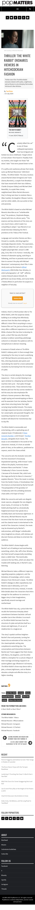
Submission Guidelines (8, 849)
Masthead (4, 840)
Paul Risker (9, 91)
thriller (4, 700)
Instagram (4, 884)
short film (25, 697)
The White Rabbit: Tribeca (10, 717)
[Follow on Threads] (23, 17)
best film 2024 (11, 693)
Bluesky (4, 875)
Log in (25, 303)
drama (28, 693)
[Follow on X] (7, 17)
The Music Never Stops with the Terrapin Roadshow (14, 768)
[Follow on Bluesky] (11, 17)
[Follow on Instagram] (19, 17)
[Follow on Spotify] (27, 17)
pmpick (17, 697)
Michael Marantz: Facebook (10, 730)
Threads (4, 889)
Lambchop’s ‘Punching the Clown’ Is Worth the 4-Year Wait (17, 775)
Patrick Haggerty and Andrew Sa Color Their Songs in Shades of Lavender (17, 761)
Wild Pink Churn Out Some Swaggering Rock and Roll (16, 782)
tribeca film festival (15, 700)
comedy (21, 693)
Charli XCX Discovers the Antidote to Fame (14, 796)
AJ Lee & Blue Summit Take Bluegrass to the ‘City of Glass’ (16, 743)
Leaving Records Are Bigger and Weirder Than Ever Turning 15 (18, 738)
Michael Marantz (7, 697)
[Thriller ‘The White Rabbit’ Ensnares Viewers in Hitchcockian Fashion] (17, 39)
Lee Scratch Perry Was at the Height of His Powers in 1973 (17, 790)
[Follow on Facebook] (15, 17)
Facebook (4, 866)
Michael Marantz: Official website (12, 721)
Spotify (3, 880)
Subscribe (17, 298)
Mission (3, 845)
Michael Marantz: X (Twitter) (10, 727)
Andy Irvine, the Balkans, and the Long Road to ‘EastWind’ (16, 802)
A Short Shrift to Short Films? (11, 709)
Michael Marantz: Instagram (10, 724)
